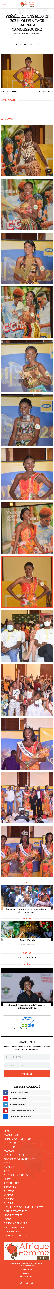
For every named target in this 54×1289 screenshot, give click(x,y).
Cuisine (8, 1203)
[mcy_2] (27, 204)
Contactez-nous (27, 1277)
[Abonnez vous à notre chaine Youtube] (32, 1283)
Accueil (25, 33)
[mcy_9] (27, 582)
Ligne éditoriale (27, 1269)
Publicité (27, 1273)
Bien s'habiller (14, 1227)
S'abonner (27, 1074)
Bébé (7, 1163)
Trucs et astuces (16, 1211)
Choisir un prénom (17, 1175)
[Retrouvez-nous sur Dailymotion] (37, 1283)
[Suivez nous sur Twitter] (27, 1283)
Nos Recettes (13, 1215)
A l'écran (10, 1187)
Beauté (8, 1131)
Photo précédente (10, 91)
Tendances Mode (16, 1223)
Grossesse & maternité (19, 1159)
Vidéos (8, 1195)
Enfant (9, 1167)
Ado (6, 1171)
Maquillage (12, 1135)
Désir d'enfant (14, 1155)
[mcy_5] (27, 366)
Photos (9, 1191)
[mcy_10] (27, 636)
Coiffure (10, 1147)
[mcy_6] (27, 420)
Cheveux (10, 1143)
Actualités (11, 1183)
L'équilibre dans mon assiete (23, 1207)
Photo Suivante (45, 91)
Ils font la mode (15, 1235)
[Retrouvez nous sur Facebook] (17, 1283)
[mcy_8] (27, 528)
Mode (7, 1219)
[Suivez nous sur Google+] (21, 1283)
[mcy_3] (27, 258)
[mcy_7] (27, 474)
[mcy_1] (27, 150)
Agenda (9, 1199)
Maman (9, 1151)
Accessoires (12, 1231)
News (32, 33)
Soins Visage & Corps (18, 1139)
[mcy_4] (27, 312)
